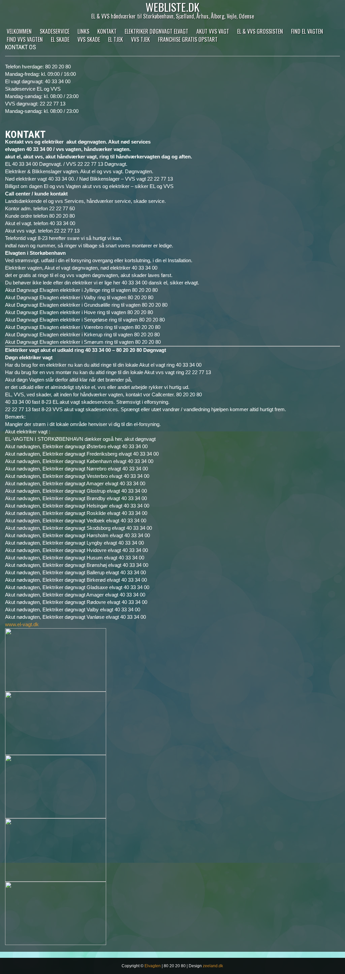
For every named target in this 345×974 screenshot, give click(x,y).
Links (83, 31)
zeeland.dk (213, 966)
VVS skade (88, 39)
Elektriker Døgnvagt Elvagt (156, 31)
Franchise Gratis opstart (188, 39)
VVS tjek (140, 39)
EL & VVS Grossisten (260, 31)
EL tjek (115, 39)
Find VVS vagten (25, 39)
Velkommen (19, 31)
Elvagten (153, 966)
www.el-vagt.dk (22, 624)
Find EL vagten (307, 31)
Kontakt (107, 31)
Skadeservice (54, 31)
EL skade (60, 39)
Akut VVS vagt (212, 31)
